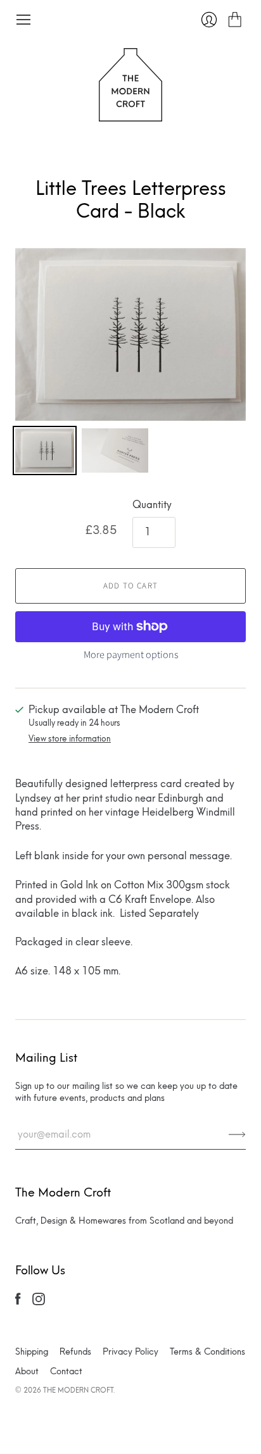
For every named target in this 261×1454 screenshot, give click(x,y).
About (27, 1371)
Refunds (75, 1351)
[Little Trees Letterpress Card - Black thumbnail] (44, 450)
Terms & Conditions (207, 1351)
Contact (66, 1371)
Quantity (152, 505)
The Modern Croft (78, 1390)
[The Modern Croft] (130, 115)
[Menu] (23, 19)
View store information (70, 739)
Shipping (31, 1351)
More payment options (131, 655)
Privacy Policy (130, 1351)
